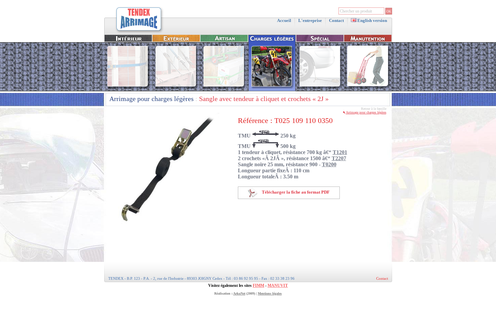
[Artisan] (224, 89)
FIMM (258, 285)
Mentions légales (270, 293)
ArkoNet (239, 293)
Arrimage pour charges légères (151, 98)
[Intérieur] (128, 89)
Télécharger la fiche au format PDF (295, 192)
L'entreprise (310, 20)
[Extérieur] (176, 89)
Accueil (284, 20)
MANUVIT (278, 285)
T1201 (340, 152)
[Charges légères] (272, 89)
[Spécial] (319, 89)
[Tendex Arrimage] (139, 32)
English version (371, 20)
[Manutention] (367, 89)
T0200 (329, 164)
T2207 (339, 158)
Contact (336, 20)
